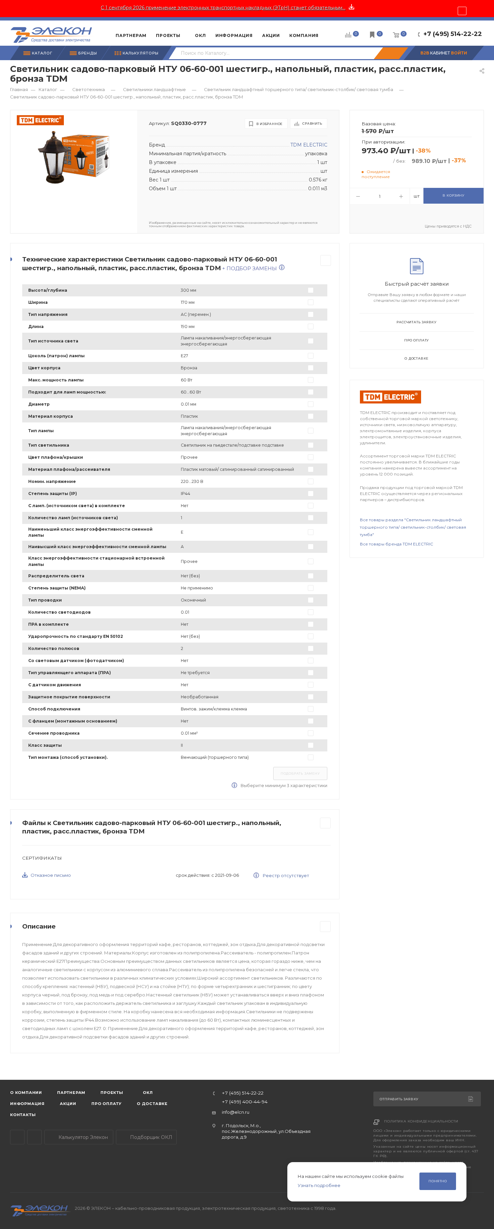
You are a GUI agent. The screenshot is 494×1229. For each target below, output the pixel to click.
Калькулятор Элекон (82, 1137)
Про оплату (416, 340)
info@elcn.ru (235, 1112)
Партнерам (71, 1092)
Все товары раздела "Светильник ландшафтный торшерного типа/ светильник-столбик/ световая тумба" (413, 527)
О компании (26, 1092)
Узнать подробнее (319, 1185)
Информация (27, 1103)
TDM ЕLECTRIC (308, 145)
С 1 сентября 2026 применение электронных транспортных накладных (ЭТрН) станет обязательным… (223, 8)
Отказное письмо (51, 875)
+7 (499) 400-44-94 (244, 1102)
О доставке (416, 358)
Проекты (111, 1092)
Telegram (17, 1137)
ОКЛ (147, 1092)
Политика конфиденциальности (421, 1121)
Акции (68, 1103)
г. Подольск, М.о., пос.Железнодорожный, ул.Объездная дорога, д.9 (266, 1131)
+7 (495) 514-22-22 (452, 34)
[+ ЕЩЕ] (333, 33)
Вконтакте (34, 1137)
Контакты (23, 1114)
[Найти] (391, 53)
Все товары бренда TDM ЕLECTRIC (396, 543)
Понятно (437, 1181)
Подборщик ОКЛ (150, 1137)
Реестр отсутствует (285, 875)
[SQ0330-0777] (73, 157)
